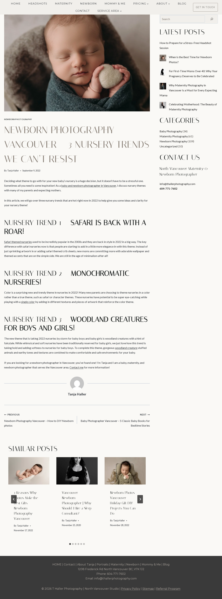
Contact (82, 10)
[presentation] (28, 470)
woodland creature (126, 347)
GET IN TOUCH (205, 7)
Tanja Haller (13, 170)
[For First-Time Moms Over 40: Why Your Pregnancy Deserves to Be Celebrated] (163, 72)
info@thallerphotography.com (177, 183)
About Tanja (85, 564)
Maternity (63, 3)
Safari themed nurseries (18, 241)
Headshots (37, 3)
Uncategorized (168, 146)
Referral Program (168, 588)
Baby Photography (171, 131)
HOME (57, 564)
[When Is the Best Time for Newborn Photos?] (163, 58)
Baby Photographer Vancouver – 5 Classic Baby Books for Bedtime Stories (115, 420)
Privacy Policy (130, 588)
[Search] (212, 19)
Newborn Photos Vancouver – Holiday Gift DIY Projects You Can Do (123, 503)
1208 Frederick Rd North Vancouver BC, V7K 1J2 (111, 569)
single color (28, 301)
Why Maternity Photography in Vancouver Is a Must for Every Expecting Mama (188, 90)
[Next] (140, 499)
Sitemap (148, 588)
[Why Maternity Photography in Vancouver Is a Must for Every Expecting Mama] (163, 86)
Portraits (102, 564)
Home (15, 3)
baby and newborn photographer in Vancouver (88, 185)
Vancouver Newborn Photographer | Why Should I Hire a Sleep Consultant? (76, 503)
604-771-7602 (168, 188)
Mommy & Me (115, 3)
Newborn (88, 3)
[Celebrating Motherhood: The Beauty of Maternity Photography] (163, 105)
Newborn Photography (18, 119)
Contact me (76, 367)
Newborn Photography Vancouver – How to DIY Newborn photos (39, 420)
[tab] (70, 544)
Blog (182, 3)
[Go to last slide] (14, 499)
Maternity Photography (174, 136)
